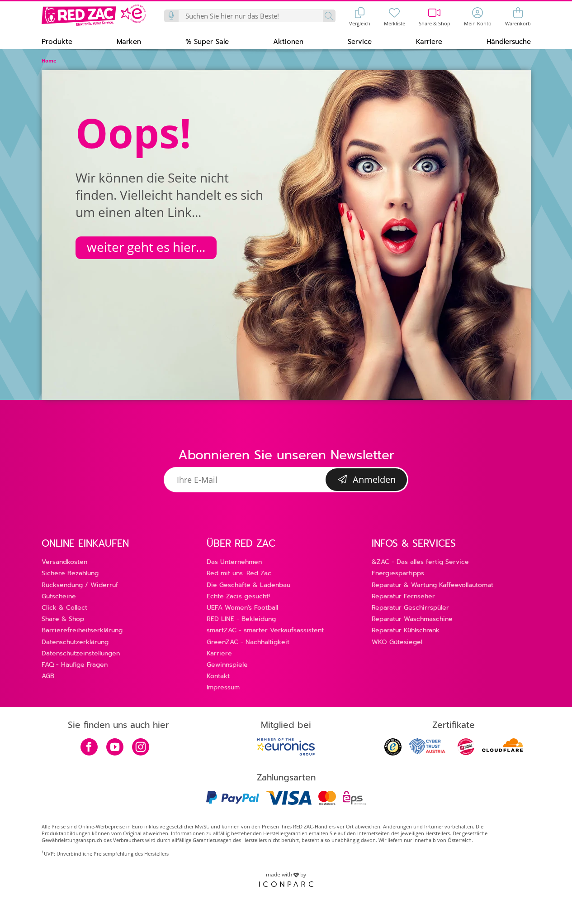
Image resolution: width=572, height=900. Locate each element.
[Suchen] (329, 16)
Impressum (223, 687)
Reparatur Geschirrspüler (410, 607)
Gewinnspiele (227, 664)
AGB (48, 676)
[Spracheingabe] (172, 16)
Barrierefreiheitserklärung (82, 630)
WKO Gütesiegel (397, 642)
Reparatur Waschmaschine (412, 619)
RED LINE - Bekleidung (241, 619)
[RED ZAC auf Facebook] (89, 747)
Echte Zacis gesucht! (238, 596)
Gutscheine (59, 596)
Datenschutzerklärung (75, 642)
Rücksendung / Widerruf (80, 585)
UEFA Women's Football (242, 607)
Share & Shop (63, 619)
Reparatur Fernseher (403, 596)
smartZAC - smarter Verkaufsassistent (265, 630)
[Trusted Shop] (393, 753)
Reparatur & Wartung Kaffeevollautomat (432, 585)
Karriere (219, 653)
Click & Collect (64, 607)
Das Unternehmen (234, 562)
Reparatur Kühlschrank (406, 630)
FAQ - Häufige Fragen (75, 664)
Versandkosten (64, 562)
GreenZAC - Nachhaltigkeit (248, 642)
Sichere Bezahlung (70, 573)
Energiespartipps (398, 573)
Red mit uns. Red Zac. (240, 573)
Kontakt (218, 676)
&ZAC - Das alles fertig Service (420, 562)
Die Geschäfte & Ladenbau (248, 585)
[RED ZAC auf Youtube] (114, 747)
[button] (57, 41)
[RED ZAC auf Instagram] (140, 747)
